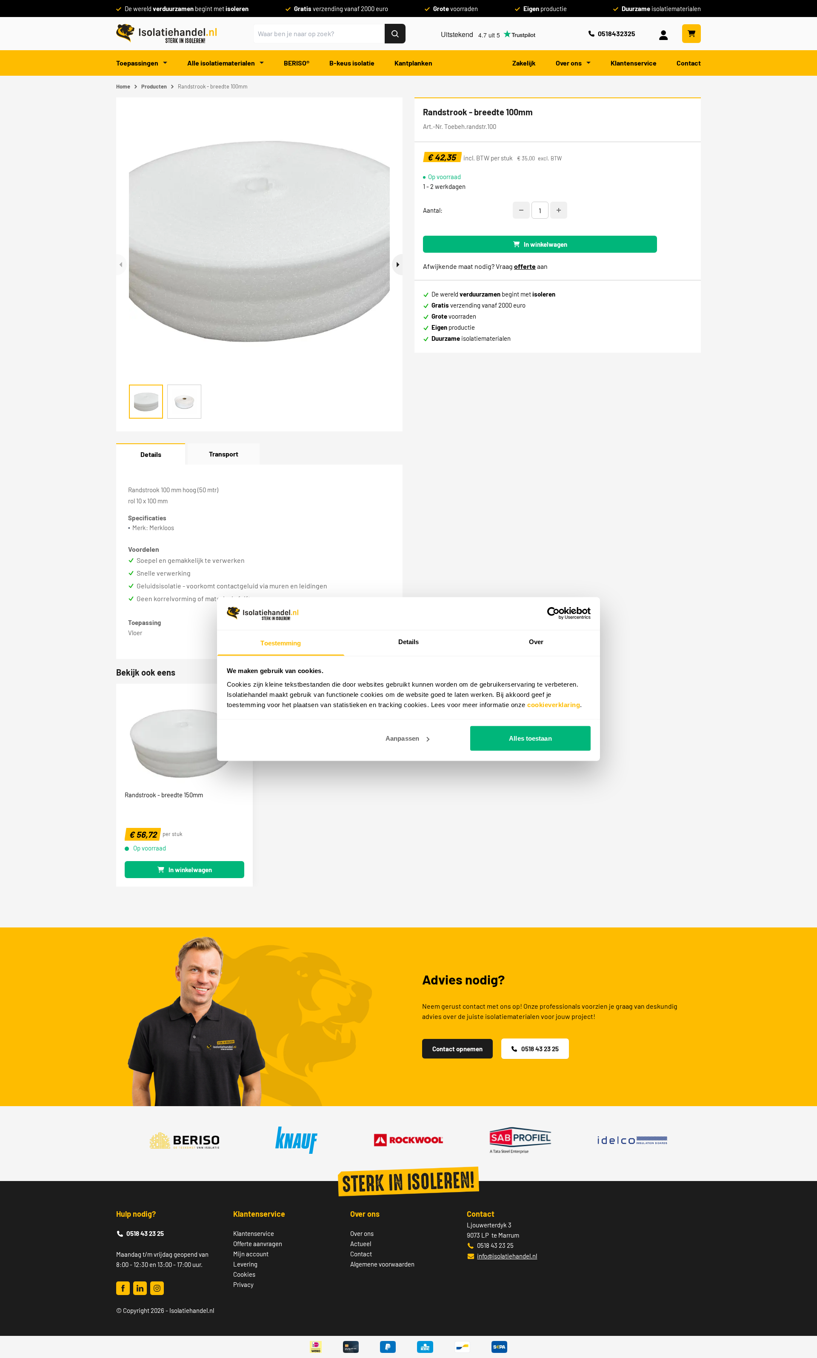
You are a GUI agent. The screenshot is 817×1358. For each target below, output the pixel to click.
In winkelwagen (545, 244)
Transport (223, 454)
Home (123, 86)
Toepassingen (138, 63)
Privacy (243, 1284)
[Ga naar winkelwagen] (691, 33)
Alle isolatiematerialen (221, 63)
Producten (154, 86)
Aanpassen (402, 738)
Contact (689, 63)
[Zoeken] (395, 33)
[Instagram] (157, 1288)
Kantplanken (413, 63)
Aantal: (433, 210)
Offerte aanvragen (257, 1243)
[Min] (521, 210)
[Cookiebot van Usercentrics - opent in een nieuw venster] (553, 613)
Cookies (244, 1274)
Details (150, 454)
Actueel (360, 1243)
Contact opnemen (457, 1049)
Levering (245, 1264)
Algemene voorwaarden (382, 1264)
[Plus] (558, 210)
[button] (397, 264)
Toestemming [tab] (280, 642)
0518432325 (616, 33)
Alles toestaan (530, 738)
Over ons (569, 63)
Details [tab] (408, 641)
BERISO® (296, 63)
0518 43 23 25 (540, 1049)
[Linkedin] (140, 1288)
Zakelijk (524, 63)
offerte (525, 266)
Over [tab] (536, 641)
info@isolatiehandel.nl (507, 1256)
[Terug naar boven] (798, 1320)
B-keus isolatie (351, 63)
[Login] (665, 33)
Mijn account (251, 1254)
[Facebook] (123, 1288)
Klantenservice (634, 63)
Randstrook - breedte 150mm (164, 795)
